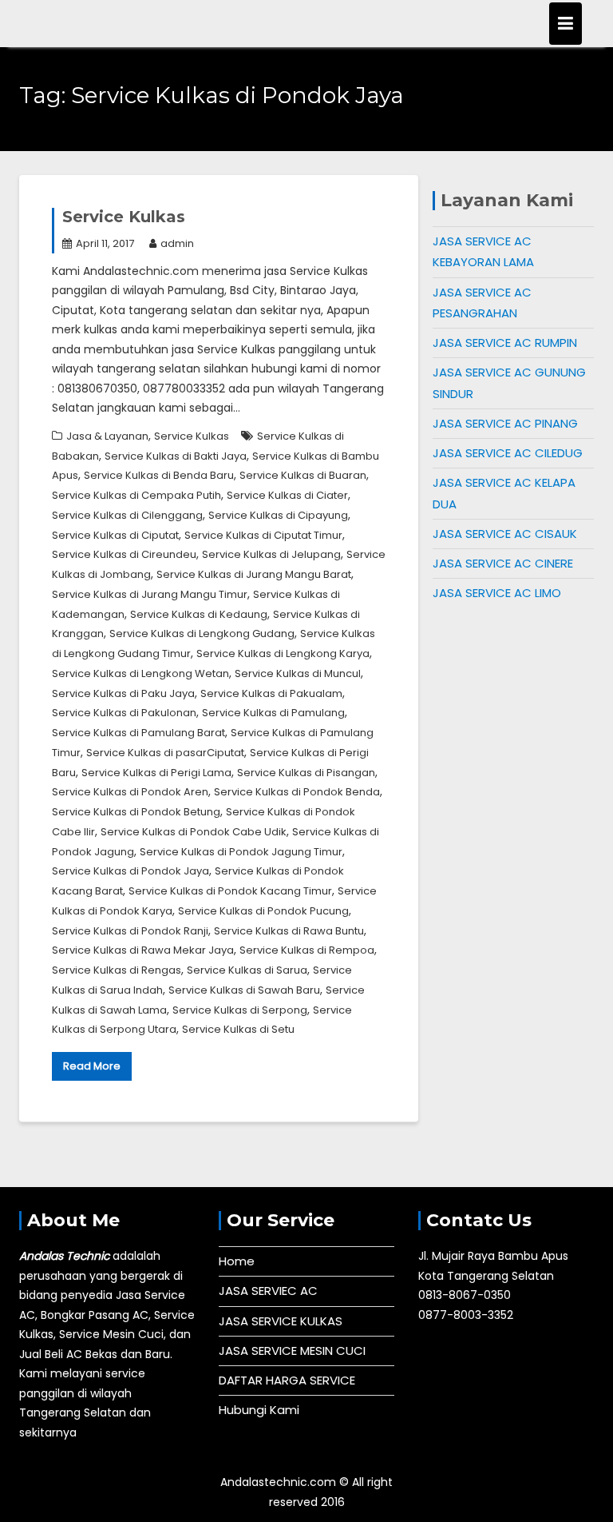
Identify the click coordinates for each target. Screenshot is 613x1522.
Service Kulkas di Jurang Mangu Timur (149, 594)
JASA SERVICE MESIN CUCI (292, 1350)
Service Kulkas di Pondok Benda (297, 791)
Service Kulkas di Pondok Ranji (130, 930)
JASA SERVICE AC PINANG (505, 423)
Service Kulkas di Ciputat (115, 535)
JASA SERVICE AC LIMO (497, 592)
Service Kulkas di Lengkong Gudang (202, 633)
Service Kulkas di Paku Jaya (123, 693)
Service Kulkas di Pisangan (306, 772)
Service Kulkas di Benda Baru (159, 475)
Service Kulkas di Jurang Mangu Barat (253, 574)
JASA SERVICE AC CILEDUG (508, 452)
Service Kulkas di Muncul (298, 673)
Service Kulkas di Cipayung (278, 515)
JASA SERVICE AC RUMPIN (505, 342)
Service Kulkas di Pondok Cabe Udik (194, 831)
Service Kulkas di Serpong (239, 1010)
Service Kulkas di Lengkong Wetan (140, 673)
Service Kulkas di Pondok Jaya (130, 871)
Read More (92, 1066)
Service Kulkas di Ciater (287, 495)
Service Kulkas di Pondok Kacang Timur (230, 890)
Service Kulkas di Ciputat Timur (263, 535)
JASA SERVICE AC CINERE (503, 563)
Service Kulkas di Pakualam (271, 693)
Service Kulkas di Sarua (247, 970)
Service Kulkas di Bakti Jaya (176, 456)
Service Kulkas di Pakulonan (124, 712)
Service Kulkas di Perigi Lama (156, 772)
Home (237, 1261)
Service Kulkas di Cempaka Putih (136, 495)
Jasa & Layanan (107, 436)
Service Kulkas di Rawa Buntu (289, 930)
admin (177, 243)
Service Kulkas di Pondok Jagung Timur (241, 851)
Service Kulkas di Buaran (302, 475)
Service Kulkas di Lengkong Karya (283, 653)
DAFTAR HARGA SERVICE (287, 1380)
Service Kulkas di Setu (238, 1029)
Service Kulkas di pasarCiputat (165, 752)
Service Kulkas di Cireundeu (124, 554)
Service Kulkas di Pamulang (273, 712)
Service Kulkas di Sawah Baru (244, 990)
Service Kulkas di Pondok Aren (130, 791)
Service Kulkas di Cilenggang (127, 515)
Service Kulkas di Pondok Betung (136, 811)
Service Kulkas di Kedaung (198, 614)
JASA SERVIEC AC (268, 1290)
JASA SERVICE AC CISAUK (505, 533)
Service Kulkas (123, 216)
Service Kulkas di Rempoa (306, 950)
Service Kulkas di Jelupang (271, 554)
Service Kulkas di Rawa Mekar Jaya (143, 950)
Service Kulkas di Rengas (116, 970)
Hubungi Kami (259, 1409)
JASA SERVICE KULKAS (280, 1321)
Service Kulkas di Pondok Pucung (263, 910)
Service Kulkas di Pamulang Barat (138, 732)
